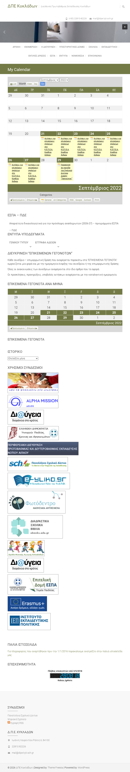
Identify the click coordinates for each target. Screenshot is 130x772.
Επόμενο (31, 200)
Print (97, 200)
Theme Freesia (55, 767)
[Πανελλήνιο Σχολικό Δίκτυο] (38, 458)
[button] (4, 32)
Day (35, 84)
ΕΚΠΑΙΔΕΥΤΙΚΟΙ (109, 47)
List (14, 84)
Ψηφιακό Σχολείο (17, 719)
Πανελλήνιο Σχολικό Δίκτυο (23, 715)
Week (29, 84)
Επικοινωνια (95, 55)
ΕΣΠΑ (52, 55)
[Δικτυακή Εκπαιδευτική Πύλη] (39, 474)
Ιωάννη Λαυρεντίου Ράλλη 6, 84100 (31, 740)
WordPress (84, 767)
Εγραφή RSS (17, 723)
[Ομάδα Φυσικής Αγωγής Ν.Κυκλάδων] (26, 542)
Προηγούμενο (18, 200)
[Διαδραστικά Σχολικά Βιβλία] (35, 517)
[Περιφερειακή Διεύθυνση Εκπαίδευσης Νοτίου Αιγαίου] (43, 443)
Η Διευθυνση (48, 47)
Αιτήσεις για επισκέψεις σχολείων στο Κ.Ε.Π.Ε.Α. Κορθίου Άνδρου (50, 146)
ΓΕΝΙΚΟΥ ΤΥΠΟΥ (18, 242)
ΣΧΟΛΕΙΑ (93, 47)
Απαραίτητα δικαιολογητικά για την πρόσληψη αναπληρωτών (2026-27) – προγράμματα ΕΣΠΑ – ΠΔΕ (63, 224)
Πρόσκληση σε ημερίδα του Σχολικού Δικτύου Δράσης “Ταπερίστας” (66, 172)
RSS (71, 200)
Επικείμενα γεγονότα (26, 339)
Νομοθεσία (78, 55)
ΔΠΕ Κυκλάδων (22, 6)
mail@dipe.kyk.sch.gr (103, 18)
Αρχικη (16, 47)
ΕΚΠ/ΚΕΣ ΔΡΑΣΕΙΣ (37, 55)
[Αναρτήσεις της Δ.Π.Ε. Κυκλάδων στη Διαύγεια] (26, 411)
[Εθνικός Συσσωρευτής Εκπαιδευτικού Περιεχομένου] (37, 492)
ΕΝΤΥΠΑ (63, 55)
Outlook (87, 200)
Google (78, 200)
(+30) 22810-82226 (78, 18)
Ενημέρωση (30, 47)
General (48, 200)
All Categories (59, 200)
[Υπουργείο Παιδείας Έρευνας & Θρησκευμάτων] (33, 428)
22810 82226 (19, 746)
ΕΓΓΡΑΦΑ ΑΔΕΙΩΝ (45, 242)
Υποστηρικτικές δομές (72, 47)
